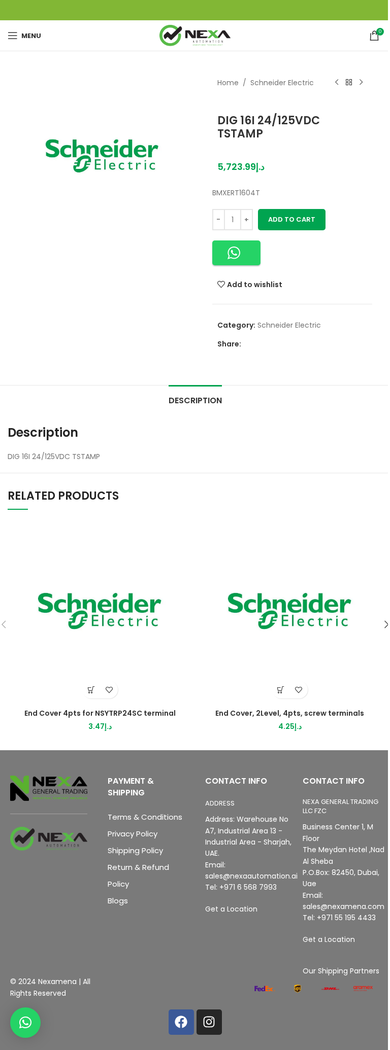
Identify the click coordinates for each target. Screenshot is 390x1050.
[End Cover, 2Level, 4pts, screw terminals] (290, 611)
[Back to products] (349, 83)
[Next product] (361, 83)
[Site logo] (195, 35)
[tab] (195, 399)
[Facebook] (181, 1022)
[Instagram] (209, 1022)
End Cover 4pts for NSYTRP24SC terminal (100, 713)
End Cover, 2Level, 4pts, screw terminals (289, 713)
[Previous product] (337, 83)
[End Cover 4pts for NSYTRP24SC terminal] (100, 611)
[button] (236, 252)
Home (228, 83)
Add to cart (291, 219)
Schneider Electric (282, 83)
